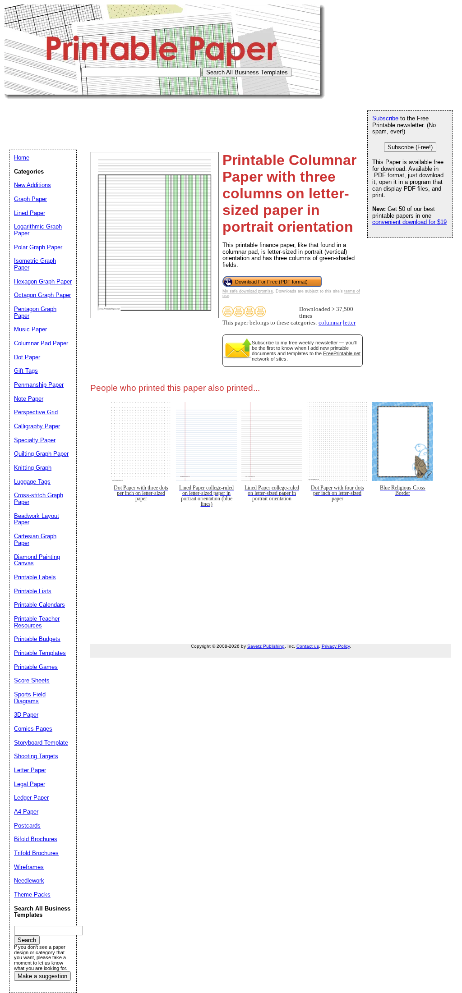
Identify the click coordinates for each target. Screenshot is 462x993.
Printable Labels (35, 577)
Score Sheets (32, 680)
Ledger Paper (31, 797)
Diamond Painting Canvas (37, 560)
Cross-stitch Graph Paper (38, 498)
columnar (330, 323)
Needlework (29, 880)
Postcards (27, 825)
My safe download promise (247, 291)
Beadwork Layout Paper (36, 519)
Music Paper (30, 329)
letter (349, 323)
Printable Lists (32, 591)
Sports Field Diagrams (30, 698)
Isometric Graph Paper (35, 264)
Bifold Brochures (35, 839)
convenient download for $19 (409, 222)
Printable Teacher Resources (37, 622)
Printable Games (36, 667)
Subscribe (263, 342)
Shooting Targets (36, 756)
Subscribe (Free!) (410, 147)
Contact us (307, 646)
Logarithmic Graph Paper (38, 230)
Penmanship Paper (39, 384)
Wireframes (29, 867)
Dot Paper (27, 357)
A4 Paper (26, 811)
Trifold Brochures (36, 853)
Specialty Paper (34, 440)
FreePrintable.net (341, 353)
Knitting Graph (32, 467)
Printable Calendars (39, 604)
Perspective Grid (36, 412)
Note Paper (28, 398)
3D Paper (26, 714)
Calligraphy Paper (37, 426)
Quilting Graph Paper (41, 453)
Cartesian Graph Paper (35, 539)
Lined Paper (29, 213)
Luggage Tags (32, 481)
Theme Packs (32, 894)
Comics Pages (33, 728)
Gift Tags (26, 370)
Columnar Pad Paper (41, 343)
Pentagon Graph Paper (35, 312)
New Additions (32, 185)
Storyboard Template (41, 742)
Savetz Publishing (266, 646)
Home (21, 157)
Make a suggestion (42, 976)
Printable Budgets (37, 639)
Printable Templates (40, 653)
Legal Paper (29, 784)
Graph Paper (30, 199)
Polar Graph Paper (38, 247)
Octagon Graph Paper (42, 295)
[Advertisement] (169, 119)
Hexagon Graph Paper (43, 281)
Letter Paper (30, 770)
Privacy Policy (336, 646)
